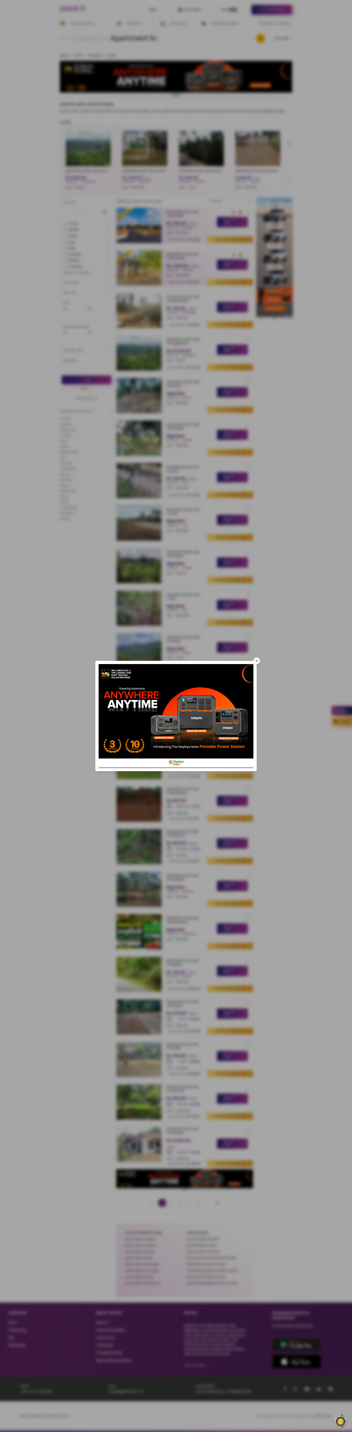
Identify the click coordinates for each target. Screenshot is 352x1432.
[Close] (256, 661)
